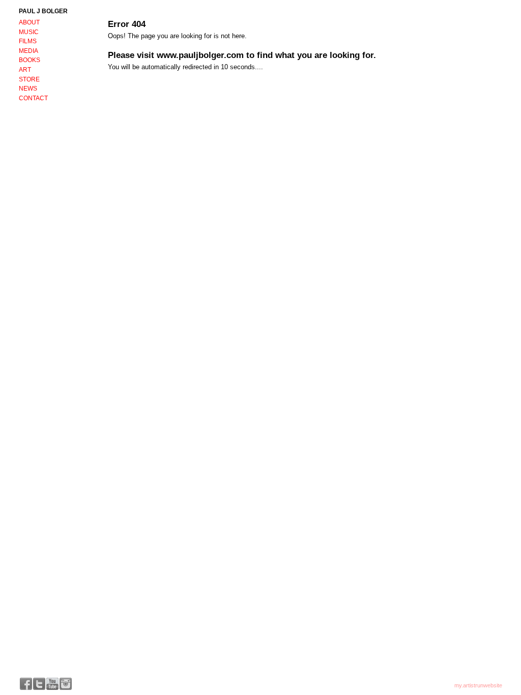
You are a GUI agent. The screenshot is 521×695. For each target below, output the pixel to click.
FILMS (28, 41)
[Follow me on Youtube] (52, 684)
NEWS (28, 88)
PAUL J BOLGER (43, 11)
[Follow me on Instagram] (66, 684)
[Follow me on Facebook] (26, 684)
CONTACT (33, 98)
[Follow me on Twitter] (39, 684)
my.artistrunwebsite (478, 685)
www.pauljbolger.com (200, 55)
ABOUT (29, 22)
